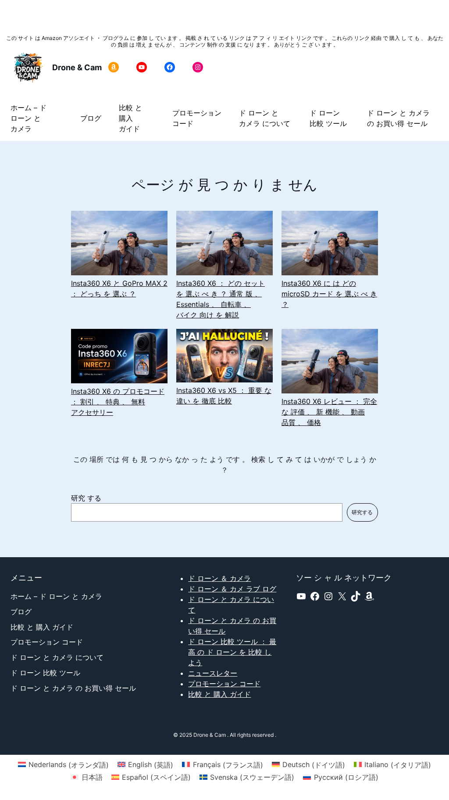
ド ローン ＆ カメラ (219, 578)
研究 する (86, 498)
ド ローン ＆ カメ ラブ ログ (232, 588)
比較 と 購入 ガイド (219, 694)
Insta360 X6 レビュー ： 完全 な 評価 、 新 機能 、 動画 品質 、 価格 (329, 412)
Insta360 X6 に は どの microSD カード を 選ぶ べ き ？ (329, 294)
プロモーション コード (224, 683)
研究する (362, 512)
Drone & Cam (77, 67)
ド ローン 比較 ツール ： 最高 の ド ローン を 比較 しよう (232, 652)
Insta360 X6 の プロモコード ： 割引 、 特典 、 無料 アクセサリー (117, 402)
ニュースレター (212, 673)
